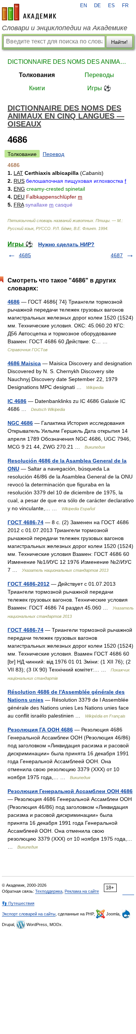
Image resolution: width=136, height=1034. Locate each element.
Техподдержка (48, 891)
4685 (25, 255)
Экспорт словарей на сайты (29, 914)
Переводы (99, 75)
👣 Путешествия (18, 903)
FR (125, 5)
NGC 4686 (20, 423)
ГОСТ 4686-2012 (28, 584)
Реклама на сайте (82, 891)
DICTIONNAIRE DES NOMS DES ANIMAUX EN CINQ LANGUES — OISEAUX (68, 62)
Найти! (119, 42)
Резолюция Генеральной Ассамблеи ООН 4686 (70, 791)
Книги (37, 88)
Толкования (37, 75)
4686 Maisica (24, 363)
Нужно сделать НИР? (66, 244)
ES (111, 5)
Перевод (53, 154)
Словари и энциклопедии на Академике (64, 28)
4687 (117, 255)
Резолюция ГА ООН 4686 (40, 730)
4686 (14, 302)
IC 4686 (17, 401)
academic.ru (29, 12)
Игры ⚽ (99, 88)
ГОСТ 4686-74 (25, 522)
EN (83, 5)
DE (97, 5)
